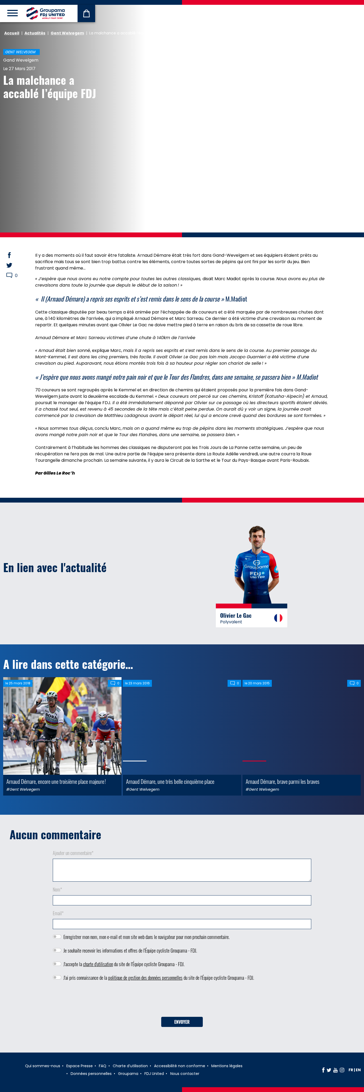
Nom (57, 889)
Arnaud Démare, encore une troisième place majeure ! (56, 781)
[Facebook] (323, 1070)
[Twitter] (329, 1070)
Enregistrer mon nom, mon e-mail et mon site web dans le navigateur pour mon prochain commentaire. (146, 936)
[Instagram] (342, 1070)
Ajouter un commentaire (73, 852)
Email (58, 913)
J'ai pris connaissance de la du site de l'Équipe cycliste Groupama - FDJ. (158, 977)
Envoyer (182, 1022)
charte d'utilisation (98, 964)
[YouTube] (335, 1070)
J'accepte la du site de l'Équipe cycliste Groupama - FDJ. (123, 964)
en (358, 1070)
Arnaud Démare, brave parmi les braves (282, 781)
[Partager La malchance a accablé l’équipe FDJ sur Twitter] (14, 265)
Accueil (11, 33)
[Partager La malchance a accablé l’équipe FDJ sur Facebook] (14, 255)
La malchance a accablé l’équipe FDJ (49, 86)
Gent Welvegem (67, 33)
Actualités (35, 33)
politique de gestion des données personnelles (145, 977)
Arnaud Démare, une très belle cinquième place (170, 781)
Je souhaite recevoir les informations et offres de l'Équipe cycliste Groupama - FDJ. (130, 950)
